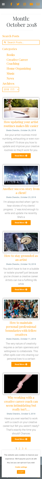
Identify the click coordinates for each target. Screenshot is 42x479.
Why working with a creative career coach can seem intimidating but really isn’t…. (21, 403)
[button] (3, 4)
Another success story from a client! (21, 191)
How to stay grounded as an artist (21, 258)
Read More (20, 156)
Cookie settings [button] (21, 467)
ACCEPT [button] (21, 472)
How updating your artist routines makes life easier (21, 124)
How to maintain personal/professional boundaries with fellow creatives (21, 328)
